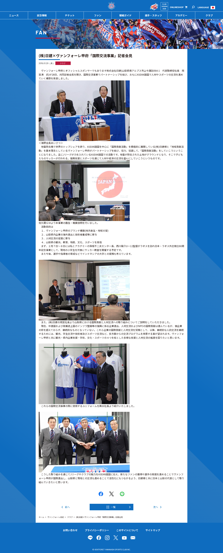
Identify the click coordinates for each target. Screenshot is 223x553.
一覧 (113, 507)
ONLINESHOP (177, 7)
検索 (195, 7)
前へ (67, 507)
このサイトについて (127, 530)
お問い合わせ (70, 530)
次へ (155, 507)
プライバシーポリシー (97, 530)
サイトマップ (152, 530)
